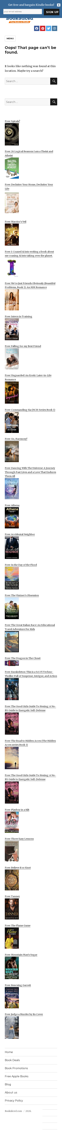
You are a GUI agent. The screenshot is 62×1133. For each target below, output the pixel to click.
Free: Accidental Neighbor (20, 534)
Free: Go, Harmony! (16, 438)
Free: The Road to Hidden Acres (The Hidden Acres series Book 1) (30, 742)
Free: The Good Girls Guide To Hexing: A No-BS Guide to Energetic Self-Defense (30, 708)
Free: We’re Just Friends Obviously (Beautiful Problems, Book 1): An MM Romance (30, 285)
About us (11, 1092)
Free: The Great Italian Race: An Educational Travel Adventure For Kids (30, 627)
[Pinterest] (42, 28)
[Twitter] (48, 28)
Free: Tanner (12, 896)
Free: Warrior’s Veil (15, 221)
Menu (10, 38)
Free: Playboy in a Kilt (17, 809)
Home (9, 1052)
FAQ (44, 1119)
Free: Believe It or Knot (18, 867)
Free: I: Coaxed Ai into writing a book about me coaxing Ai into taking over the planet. (29, 253)
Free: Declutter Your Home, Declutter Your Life (29, 186)
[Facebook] (36, 28)
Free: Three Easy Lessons (19, 838)
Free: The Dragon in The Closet (23, 658)
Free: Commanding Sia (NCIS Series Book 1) (30, 409)
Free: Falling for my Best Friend (23, 346)
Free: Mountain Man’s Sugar (21, 954)
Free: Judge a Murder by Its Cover (24, 1014)
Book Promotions (16, 1068)
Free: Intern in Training (18, 316)
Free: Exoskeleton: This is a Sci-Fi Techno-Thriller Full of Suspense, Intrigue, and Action (31, 673)
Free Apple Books (16, 1076)
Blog (8, 1084)
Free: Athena (12, 505)
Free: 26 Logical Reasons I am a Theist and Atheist (29, 153)
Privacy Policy (14, 1100)
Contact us (48, 1112)
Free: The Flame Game (17, 925)
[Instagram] (54, 28)
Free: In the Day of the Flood (21, 564)
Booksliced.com (13, 1111)
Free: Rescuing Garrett (18, 985)
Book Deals (12, 1060)
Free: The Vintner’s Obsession (22, 595)
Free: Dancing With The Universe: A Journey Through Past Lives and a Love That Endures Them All (30, 472)
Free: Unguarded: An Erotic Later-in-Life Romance (28, 377)
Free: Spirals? (12, 121)
